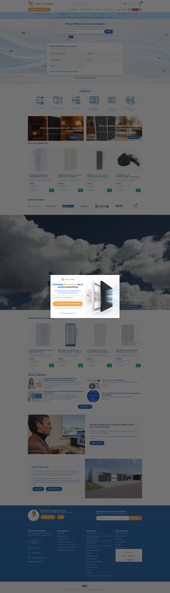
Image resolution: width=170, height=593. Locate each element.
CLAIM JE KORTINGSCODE (67, 304)
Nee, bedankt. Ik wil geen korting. (68, 313)
